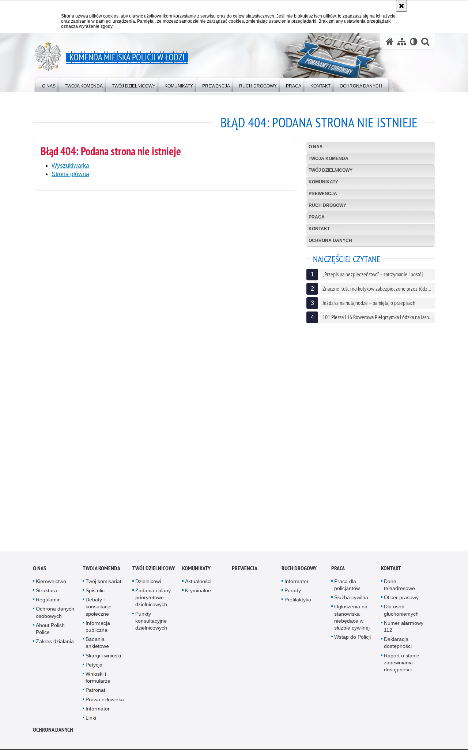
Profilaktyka (297, 602)
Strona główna (70, 174)
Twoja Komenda (328, 158)
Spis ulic (95, 593)
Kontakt (319, 228)
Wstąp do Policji (352, 640)
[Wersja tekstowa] (414, 41)
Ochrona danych (330, 240)
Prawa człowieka (105, 702)
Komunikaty (323, 181)
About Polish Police (50, 631)
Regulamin (48, 602)
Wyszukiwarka (70, 166)
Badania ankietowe (97, 645)
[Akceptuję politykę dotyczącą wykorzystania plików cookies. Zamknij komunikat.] (401, 6)
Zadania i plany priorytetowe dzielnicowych (153, 600)
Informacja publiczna (98, 629)
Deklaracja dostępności (398, 645)
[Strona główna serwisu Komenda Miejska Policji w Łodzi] (390, 41)
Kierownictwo (51, 584)
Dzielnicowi (148, 584)
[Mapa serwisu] (401, 41)
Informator (98, 711)
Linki (91, 721)
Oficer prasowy (401, 600)
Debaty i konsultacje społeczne (99, 609)
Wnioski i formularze (98, 680)
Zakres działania (55, 644)
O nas (315, 146)
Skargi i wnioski (103, 658)
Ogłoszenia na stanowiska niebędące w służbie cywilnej (352, 620)
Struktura (46, 593)
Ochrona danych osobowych (55, 615)
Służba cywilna (351, 600)
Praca (317, 217)
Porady (292, 593)
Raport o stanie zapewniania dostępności (401, 665)
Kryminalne (198, 593)
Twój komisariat (103, 584)
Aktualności (198, 584)
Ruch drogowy (327, 205)
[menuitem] (49, 84)
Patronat (95, 693)
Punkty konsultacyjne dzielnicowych (151, 623)
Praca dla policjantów (347, 587)
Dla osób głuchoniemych (401, 613)
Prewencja (323, 193)
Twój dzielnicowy (330, 170)
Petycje (94, 667)
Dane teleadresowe (399, 587)
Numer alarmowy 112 (403, 629)
